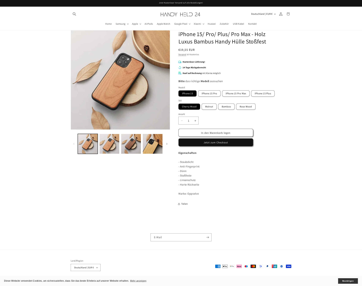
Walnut (209, 106)
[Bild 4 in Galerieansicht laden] (153, 144)
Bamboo (226, 106)
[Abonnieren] (207, 237)
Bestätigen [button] (348, 281)
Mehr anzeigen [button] (138, 281)
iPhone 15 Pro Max (236, 93)
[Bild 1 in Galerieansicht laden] (88, 144)
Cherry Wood (189, 106)
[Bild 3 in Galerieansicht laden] (131, 144)
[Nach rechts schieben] (167, 144)
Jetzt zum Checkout (216, 142)
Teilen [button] (184, 203)
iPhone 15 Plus (263, 93)
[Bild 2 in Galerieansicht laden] (109, 144)
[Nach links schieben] (74, 144)
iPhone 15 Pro (209, 93)
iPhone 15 (187, 93)
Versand (182, 54)
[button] (74, 14)
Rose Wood (246, 106)
